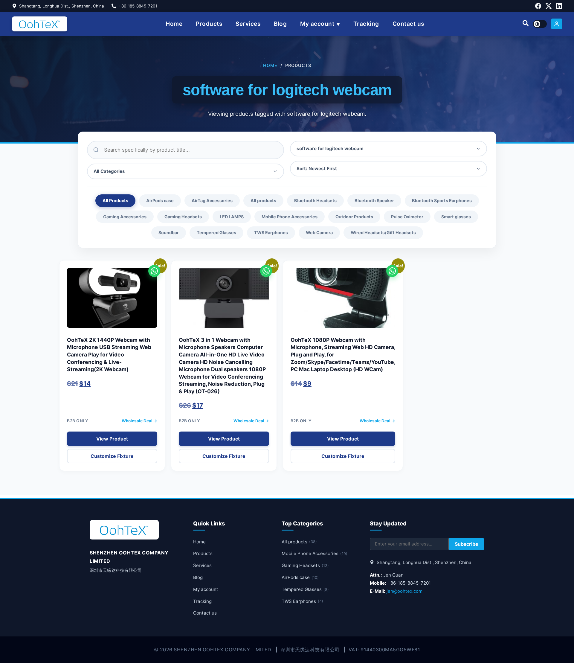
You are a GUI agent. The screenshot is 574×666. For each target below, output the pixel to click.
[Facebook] (538, 6)
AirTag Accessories (212, 200)
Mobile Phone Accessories (289, 216)
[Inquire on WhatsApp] (154, 271)
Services (248, 23)
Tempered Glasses (216, 232)
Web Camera (319, 232)
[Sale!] (112, 301)
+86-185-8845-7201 (138, 6)
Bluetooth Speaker (374, 200)
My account (317, 23)
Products (209, 23)
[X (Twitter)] (549, 6)
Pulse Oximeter (407, 216)
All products (263, 200)
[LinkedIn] (559, 6)
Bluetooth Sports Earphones (442, 200)
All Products (115, 200)
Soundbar (168, 232)
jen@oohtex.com (404, 591)
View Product (112, 439)
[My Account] (556, 24)
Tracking (366, 23)
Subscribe (466, 544)
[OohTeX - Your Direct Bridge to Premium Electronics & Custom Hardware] (39, 23)
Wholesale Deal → (139, 420)
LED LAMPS (232, 216)
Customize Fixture (112, 456)
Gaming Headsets (183, 216)
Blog (280, 23)
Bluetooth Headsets (315, 200)
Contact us (408, 23)
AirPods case (160, 200)
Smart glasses (456, 216)
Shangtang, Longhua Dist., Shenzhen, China (61, 6)
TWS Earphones (271, 232)
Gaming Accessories (124, 216)
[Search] (526, 24)
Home (174, 23)
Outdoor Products (354, 216)
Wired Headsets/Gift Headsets (383, 232)
